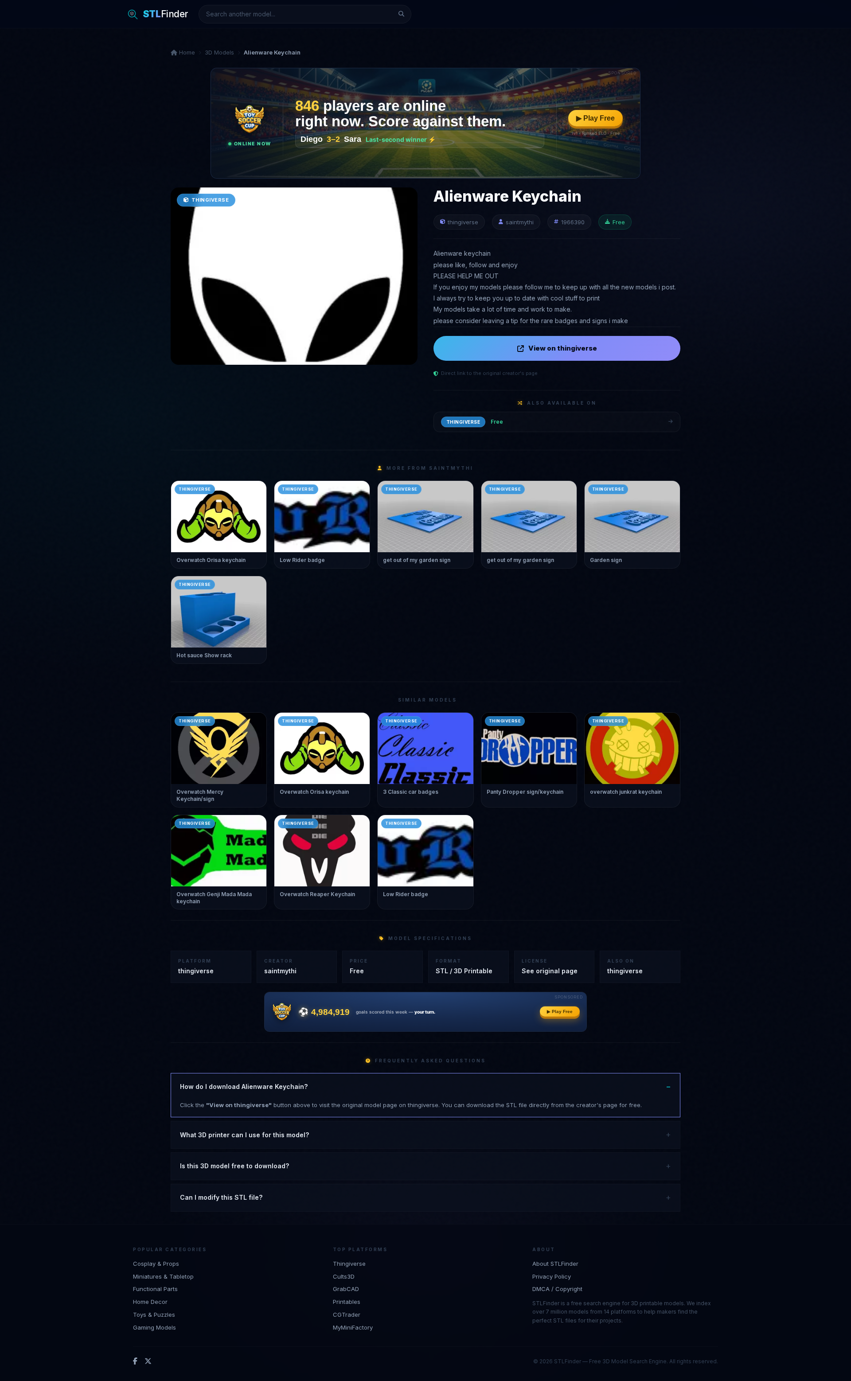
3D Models (219, 52)
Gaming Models (154, 1327)
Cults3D (344, 1276)
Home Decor (150, 1301)
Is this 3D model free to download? (234, 1166)
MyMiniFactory (353, 1327)
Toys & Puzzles (154, 1314)
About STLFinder (555, 1263)
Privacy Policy (551, 1276)
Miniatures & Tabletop (163, 1276)
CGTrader (346, 1314)
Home (186, 52)
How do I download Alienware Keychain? (244, 1086)
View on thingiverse (562, 348)
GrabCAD (346, 1288)
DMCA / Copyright (557, 1288)
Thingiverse (349, 1263)
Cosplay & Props (156, 1263)
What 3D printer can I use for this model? (244, 1135)
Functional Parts (155, 1288)
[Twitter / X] (148, 1361)
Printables (346, 1301)
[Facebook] (135, 1361)
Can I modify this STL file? (221, 1197)
